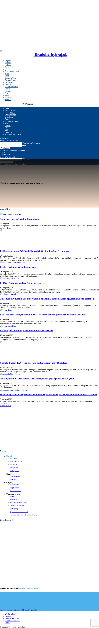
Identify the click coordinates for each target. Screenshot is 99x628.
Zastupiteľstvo (10, 78)
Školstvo (8, 63)
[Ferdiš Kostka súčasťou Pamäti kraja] (12, 262)
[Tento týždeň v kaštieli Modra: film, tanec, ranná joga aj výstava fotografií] (10, 374)
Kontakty (8, 100)
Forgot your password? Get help (12, 150)
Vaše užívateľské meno (31, 143)
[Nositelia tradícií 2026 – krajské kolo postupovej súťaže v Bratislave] (9, 358)
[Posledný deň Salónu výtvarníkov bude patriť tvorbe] (8, 326)
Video (7, 95)
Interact (8, 91)
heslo (24, 145)
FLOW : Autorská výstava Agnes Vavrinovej (22, 283)
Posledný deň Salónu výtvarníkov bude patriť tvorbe (26, 330)
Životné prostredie (12, 71)
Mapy (7, 74)
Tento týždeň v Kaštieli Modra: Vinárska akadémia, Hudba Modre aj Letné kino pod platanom (47, 298)
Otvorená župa (10, 80)
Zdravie (8, 69)
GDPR (2, 153)
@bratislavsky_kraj (30, 588)
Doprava (8, 61)
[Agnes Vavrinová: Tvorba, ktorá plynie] (10, 214)
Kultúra (8, 65)
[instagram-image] (8, 600)
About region (10, 616)
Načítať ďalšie (5, 406)
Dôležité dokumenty (12, 618)
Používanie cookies (12, 621)
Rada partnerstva (11, 87)
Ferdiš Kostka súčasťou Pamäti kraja (18, 267)
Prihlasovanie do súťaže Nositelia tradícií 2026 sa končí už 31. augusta (35, 251)
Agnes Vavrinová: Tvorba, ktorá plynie (19, 219)
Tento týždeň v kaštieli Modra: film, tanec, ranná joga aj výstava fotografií (37, 378)
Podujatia (8, 97)
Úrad (7, 76)
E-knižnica (9, 82)
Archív (12, 113)
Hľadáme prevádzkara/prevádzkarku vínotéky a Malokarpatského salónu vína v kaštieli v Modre (48, 394)
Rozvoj (7, 89)
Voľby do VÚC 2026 (13, 134)
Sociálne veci (10, 67)
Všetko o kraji (10, 614)
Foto (6, 93)
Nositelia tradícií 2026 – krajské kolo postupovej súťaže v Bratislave (33, 363)
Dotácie (8, 84)
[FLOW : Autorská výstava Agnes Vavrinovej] (10, 278)
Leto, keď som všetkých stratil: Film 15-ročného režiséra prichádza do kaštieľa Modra (42, 314)
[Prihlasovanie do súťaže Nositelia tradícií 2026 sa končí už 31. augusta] (9, 246)
